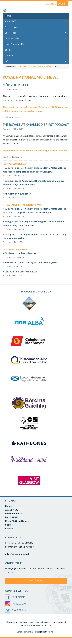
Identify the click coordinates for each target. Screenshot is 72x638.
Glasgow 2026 (12, 38)
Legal (19, 631)
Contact (9, 55)
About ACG (10, 21)
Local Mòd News (15, 249)
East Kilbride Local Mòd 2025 (21, 271)
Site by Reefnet (48, 631)
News (57, 66)
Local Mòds (10, 32)
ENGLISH (62, 3)
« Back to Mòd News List (13, 117)
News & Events (12, 27)
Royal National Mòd (14, 44)
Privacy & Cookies (31, 631)
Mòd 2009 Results (16, 85)
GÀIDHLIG (51, 3)
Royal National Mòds (17, 521)
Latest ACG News (15, 164)
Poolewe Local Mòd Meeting (20, 253)
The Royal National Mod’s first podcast (36, 124)
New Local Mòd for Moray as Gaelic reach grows (31, 262)
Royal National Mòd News (22, 204)
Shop (7, 49)
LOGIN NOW (36, 580)
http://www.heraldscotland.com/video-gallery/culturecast (35, 150)
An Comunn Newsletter (18, 193)
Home (8, 15)
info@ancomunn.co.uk (17, 553)
